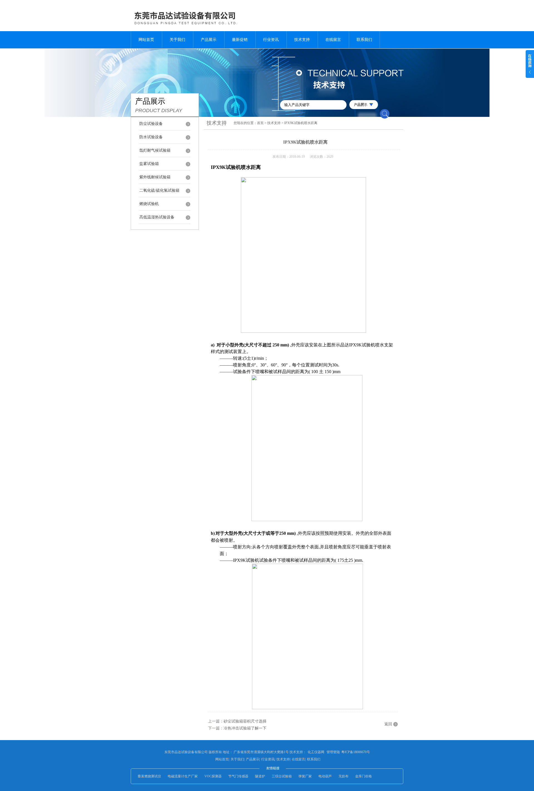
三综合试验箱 (282, 776)
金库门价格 (363, 776)
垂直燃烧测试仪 (149, 776)
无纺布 (343, 776)
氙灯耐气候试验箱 (154, 150)
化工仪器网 (316, 752)
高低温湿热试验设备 (156, 217)
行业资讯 (271, 40)
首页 (260, 123)
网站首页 (146, 40)
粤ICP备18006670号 (355, 752)
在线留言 (333, 40)
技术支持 (302, 40)
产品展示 (208, 40)
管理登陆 (333, 752)
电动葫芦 (325, 776)
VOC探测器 (213, 776)
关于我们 (177, 40)
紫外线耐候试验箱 (154, 177)
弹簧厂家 (305, 776)
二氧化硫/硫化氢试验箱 (159, 190)
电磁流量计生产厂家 (183, 776)
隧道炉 (260, 776)
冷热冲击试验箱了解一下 (245, 728)
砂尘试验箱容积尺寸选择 (245, 721)
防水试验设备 (151, 137)
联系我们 (364, 40)
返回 (388, 724)
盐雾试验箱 (149, 164)
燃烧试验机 (149, 204)
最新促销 (240, 40)
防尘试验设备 (151, 124)
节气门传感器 (238, 776)
